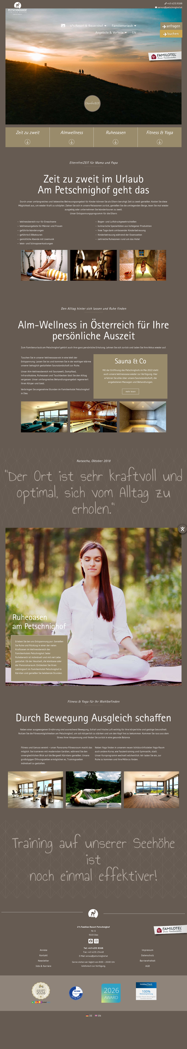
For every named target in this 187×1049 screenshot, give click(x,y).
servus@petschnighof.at (97, 956)
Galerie (63, 25)
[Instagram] (96, 941)
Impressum (147, 950)
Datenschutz (147, 955)
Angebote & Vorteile (109, 32)
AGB (147, 966)
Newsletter (43, 960)
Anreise (43, 950)
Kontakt (43, 955)
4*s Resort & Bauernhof (86, 26)
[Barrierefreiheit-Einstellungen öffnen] (182, 529)
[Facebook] (90, 941)
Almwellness (71, 133)
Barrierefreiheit (147, 960)
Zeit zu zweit (27, 133)
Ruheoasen (115, 133)
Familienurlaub (122, 26)
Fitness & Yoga (159, 133)
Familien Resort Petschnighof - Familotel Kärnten (146, 997)
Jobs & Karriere (43, 966)
